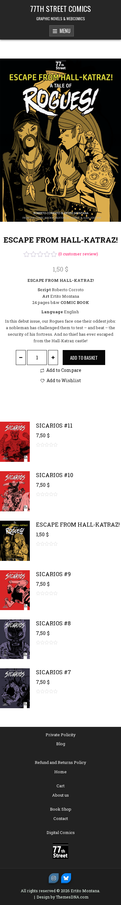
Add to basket (84, 357)
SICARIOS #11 (54, 425)
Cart (60, 786)
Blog (60, 743)
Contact (60, 818)
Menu (63, 31)
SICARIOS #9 (53, 574)
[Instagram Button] (54, 878)
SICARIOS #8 (53, 623)
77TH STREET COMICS (60, 8)
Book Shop (60, 809)
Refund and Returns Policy (60, 762)
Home (60, 772)
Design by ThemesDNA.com (62, 896)
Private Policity (61, 734)
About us (60, 795)
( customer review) (78, 254)
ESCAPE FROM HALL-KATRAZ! (78, 524)
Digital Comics (61, 832)
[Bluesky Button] (66, 878)
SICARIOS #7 (53, 672)
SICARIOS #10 (54, 475)
